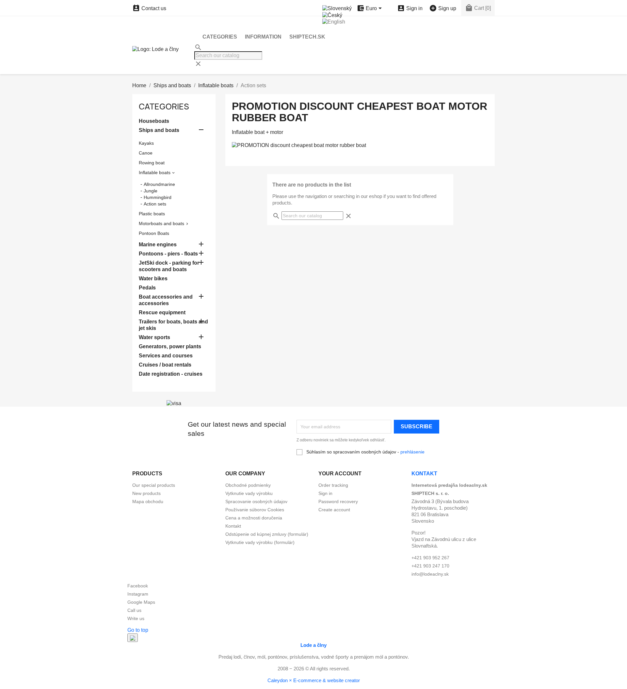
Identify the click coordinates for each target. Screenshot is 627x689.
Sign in (325, 493)
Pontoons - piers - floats (168, 253)
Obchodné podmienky (248, 485)
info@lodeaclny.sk (430, 574)
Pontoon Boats (154, 233)
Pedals (147, 287)
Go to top (137, 630)
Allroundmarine (159, 184)
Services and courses (166, 355)
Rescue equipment (162, 312)
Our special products (153, 485)
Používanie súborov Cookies (254, 509)
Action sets (155, 203)
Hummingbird (157, 197)
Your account (340, 473)
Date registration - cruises (170, 374)
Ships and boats (159, 130)
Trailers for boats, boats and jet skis (173, 325)
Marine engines (158, 244)
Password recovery (338, 501)
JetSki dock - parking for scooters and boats (169, 266)
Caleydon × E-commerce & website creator (313, 680)
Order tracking (333, 485)
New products (146, 493)
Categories (219, 37)
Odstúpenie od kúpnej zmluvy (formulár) (266, 534)
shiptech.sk (307, 37)
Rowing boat (152, 162)
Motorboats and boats (161, 223)
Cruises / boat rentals (165, 365)
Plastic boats (152, 213)
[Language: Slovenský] (337, 8)
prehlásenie (412, 451)
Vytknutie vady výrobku (249, 493)
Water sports (154, 337)
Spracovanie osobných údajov (256, 501)
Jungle (150, 190)
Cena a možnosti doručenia (253, 517)
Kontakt (233, 526)
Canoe (146, 153)
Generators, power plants (170, 346)
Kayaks (146, 143)
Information (263, 37)
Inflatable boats (154, 172)
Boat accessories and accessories (166, 300)
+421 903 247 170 (430, 565)
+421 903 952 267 (430, 557)
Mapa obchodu (147, 501)
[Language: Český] (332, 15)
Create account (334, 509)
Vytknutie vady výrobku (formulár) (260, 542)
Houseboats (154, 121)
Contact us (149, 8)
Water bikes (153, 278)
